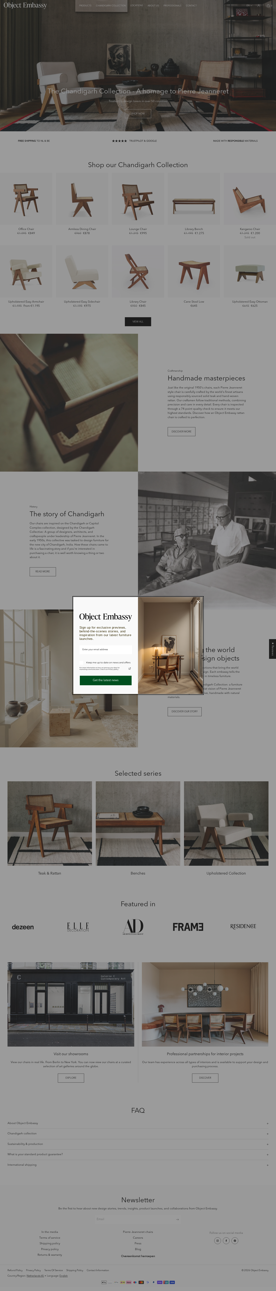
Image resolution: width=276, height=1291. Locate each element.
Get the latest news (105, 680)
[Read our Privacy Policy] (129, 668)
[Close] (198, 601)
